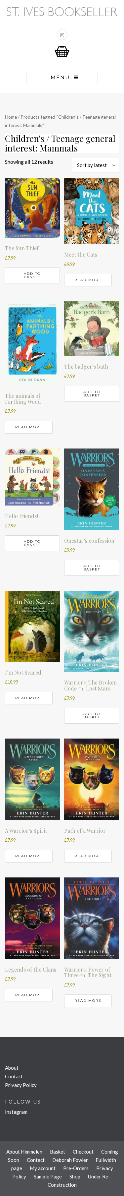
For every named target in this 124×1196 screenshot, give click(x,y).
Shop (74, 1176)
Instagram (16, 1112)
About (12, 1068)
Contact (14, 1076)
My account (43, 1168)
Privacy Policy (21, 1085)
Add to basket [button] (32, 275)
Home (11, 117)
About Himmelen (24, 1152)
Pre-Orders (76, 1168)
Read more (88, 280)
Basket (57, 1152)
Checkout (83, 1152)
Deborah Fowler (70, 1160)
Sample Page (48, 1176)
